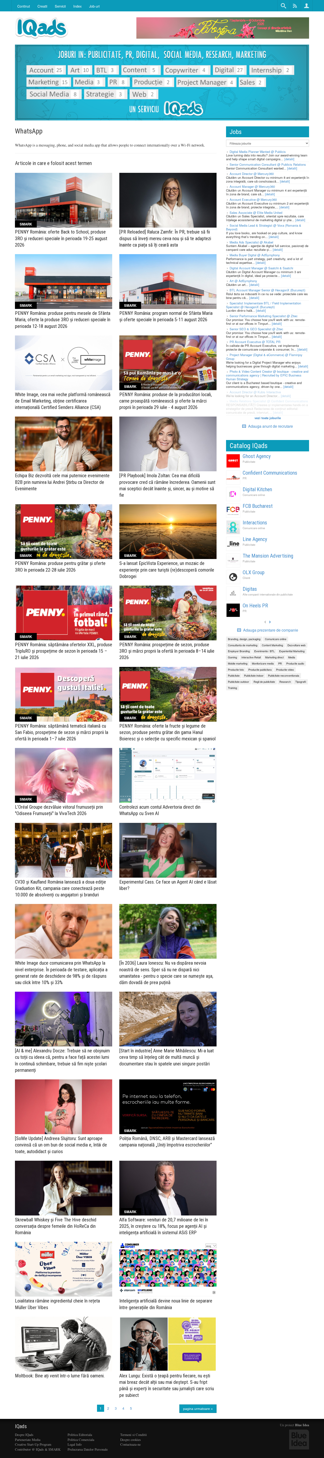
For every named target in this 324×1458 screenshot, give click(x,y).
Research (285, 681)
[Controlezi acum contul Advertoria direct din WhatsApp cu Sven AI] (168, 775)
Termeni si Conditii (133, 1434)
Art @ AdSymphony (243, 281)
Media (291, 657)
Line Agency (255, 539)
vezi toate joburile (268, 418)
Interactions (255, 523)
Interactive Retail (251, 657)
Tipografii (300, 681)
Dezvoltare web (296, 645)
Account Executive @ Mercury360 (253, 199)
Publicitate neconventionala (283, 675)
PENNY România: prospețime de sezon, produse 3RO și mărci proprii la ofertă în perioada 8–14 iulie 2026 (166, 651)
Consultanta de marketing (242, 645)
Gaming (232, 657)
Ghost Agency (257, 456)
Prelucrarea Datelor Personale (88, 1449)
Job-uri (94, 6)
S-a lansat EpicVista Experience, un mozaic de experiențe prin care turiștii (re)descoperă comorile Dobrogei (166, 569)
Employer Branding (239, 651)
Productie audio (295, 663)
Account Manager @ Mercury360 (252, 186)
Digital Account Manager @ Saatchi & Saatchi (261, 268)
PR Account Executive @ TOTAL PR (255, 341)
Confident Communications (270, 473)
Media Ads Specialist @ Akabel (251, 242)
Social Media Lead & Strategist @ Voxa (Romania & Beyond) (263, 227)
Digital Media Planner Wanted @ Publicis (258, 151)
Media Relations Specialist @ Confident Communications (269, 401)
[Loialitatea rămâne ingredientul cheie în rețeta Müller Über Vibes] (63, 1269)
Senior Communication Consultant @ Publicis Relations (268, 164)
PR (244, 478)
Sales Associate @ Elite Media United (256, 212)
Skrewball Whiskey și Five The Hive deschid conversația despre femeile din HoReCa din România (55, 1226)
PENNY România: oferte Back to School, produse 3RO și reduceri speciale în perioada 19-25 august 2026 (61, 238)
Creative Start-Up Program (33, 1444)
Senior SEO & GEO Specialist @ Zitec (256, 329)
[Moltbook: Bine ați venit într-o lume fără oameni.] (63, 1344)
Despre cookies (130, 1439)
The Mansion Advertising (268, 556)
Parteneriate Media (27, 1439)
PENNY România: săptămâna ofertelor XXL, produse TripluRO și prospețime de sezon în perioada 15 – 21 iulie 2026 (63, 651)
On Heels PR (255, 606)
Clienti (246, 578)
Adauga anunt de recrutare (270, 426)
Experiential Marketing (292, 651)
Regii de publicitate (264, 681)
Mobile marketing (237, 663)
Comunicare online (254, 495)
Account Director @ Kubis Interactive (255, 392)
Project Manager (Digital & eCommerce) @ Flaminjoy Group (264, 357)
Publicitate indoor (254, 675)
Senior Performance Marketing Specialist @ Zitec (264, 316)
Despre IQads (24, 1434)
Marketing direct (274, 657)
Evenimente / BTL (264, 651)
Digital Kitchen (257, 489)
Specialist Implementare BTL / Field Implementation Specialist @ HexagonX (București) (263, 305)
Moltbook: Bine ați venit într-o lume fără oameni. (60, 1376)
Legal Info (75, 1444)
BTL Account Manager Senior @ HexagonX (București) (267, 290)
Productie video (285, 669)
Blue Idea (302, 1424)
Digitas (250, 589)
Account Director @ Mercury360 (252, 173)
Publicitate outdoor (238, 681)
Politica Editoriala (80, 1434)
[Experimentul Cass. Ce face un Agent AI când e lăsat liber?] (168, 850)
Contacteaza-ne (130, 1444)
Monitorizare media (263, 663)
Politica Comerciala (81, 1439)
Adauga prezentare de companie (270, 630)
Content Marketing (272, 645)
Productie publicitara (260, 669)
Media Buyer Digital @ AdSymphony (255, 255)
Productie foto (236, 669)
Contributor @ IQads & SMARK (37, 1449)
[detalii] (289, 159)
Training (232, 688)
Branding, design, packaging (244, 639)
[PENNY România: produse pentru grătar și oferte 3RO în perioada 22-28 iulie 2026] (63, 531)
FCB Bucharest (258, 506)
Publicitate (249, 461)
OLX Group (253, 572)
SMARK (26, 224)
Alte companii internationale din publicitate (268, 594)
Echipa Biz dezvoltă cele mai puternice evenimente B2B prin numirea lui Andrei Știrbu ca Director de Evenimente (62, 482)
